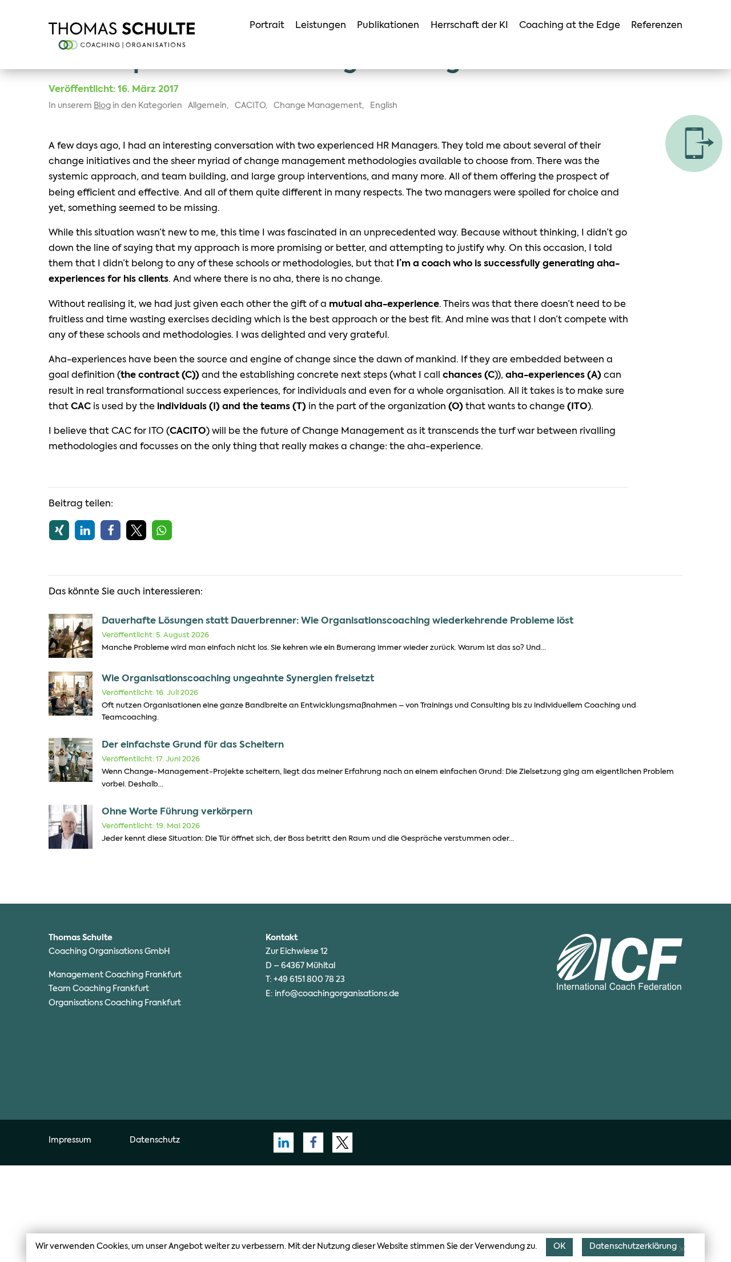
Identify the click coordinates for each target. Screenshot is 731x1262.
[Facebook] (309, 1142)
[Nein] (681, 1249)
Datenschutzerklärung (633, 1247)
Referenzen (656, 25)
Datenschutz (155, 1140)
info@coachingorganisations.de (337, 994)
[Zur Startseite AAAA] (122, 36)
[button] (59, 530)
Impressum (70, 1140)
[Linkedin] (280, 1142)
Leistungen (320, 25)
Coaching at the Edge (569, 25)
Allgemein (207, 106)
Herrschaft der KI (469, 25)
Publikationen (388, 25)
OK (559, 1247)
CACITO (250, 106)
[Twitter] (339, 1142)
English (383, 106)
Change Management (318, 106)
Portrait (267, 25)
